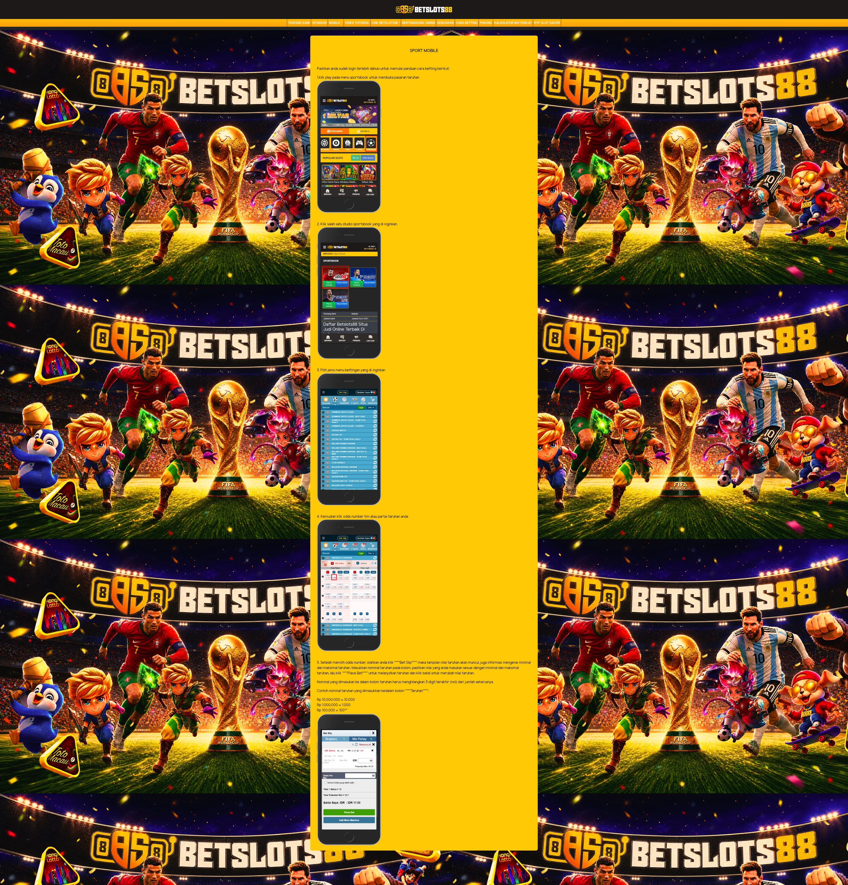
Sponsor (319, 23)
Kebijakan (445, 23)
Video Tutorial (357, 23)
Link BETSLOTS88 (385, 23)
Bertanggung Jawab (418, 23)
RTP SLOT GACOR (547, 23)
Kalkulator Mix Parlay (513, 23)
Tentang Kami (299, 23)
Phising (486, 23)
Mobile (334, 23)
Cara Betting (466, 23)
